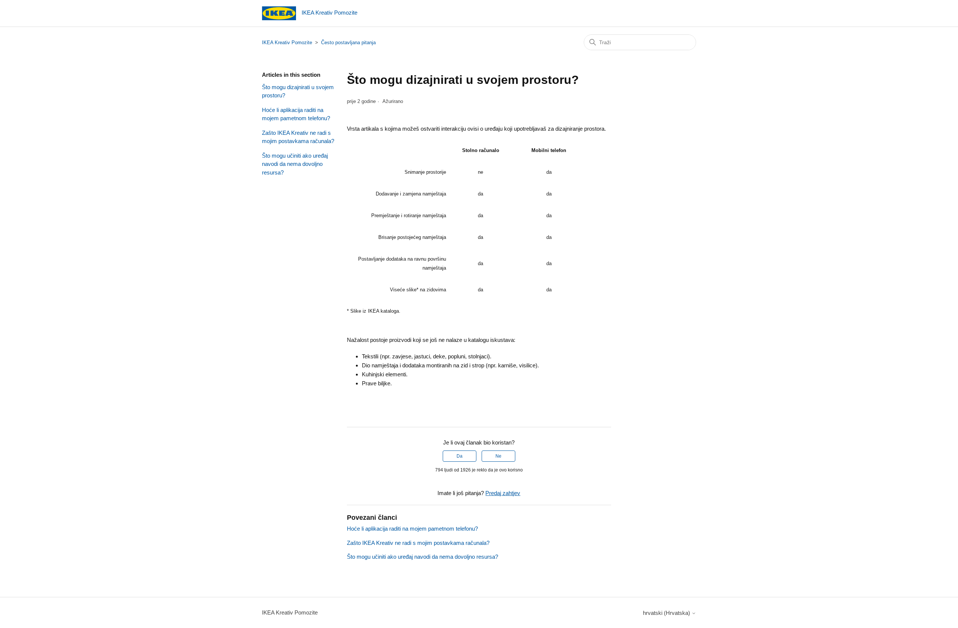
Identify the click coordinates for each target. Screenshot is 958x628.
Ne (498, 456)
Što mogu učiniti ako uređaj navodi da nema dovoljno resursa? (295, 164)
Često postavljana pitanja (348, 42)
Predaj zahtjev (502, 493)
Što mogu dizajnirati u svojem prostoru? (298, 91)
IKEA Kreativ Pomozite (287, 42)
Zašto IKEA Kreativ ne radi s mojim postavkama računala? (298, 137)
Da (460, 456)
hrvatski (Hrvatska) (667, 613)
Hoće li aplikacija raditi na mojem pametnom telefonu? (296, 114)
